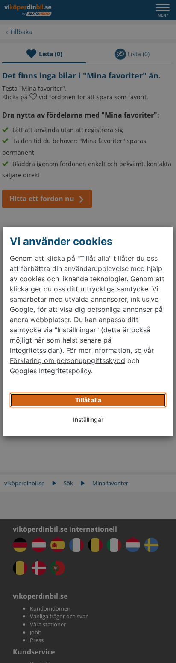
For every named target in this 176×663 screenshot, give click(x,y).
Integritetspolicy (65, 370)
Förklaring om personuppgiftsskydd (67, 360)
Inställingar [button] (88, 419)
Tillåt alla (88, 400)
